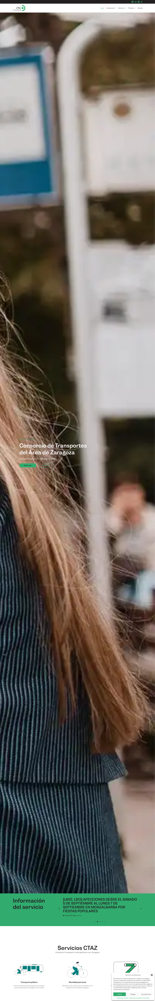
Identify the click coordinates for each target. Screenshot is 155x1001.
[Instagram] (136, 2)
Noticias (140, 8)
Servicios (121, 8)
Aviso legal (146, 998)
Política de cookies (122, 998)
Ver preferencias (146, 994)
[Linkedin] (139, 2)
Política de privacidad (135, 998)
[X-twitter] (142, 2)
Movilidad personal (77, 982)
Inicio (102, 8)
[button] (152, 975)
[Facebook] (133, 2)
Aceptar (119, 994)
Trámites (131, 8)
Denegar (132, 994)
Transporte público (29, 982)
